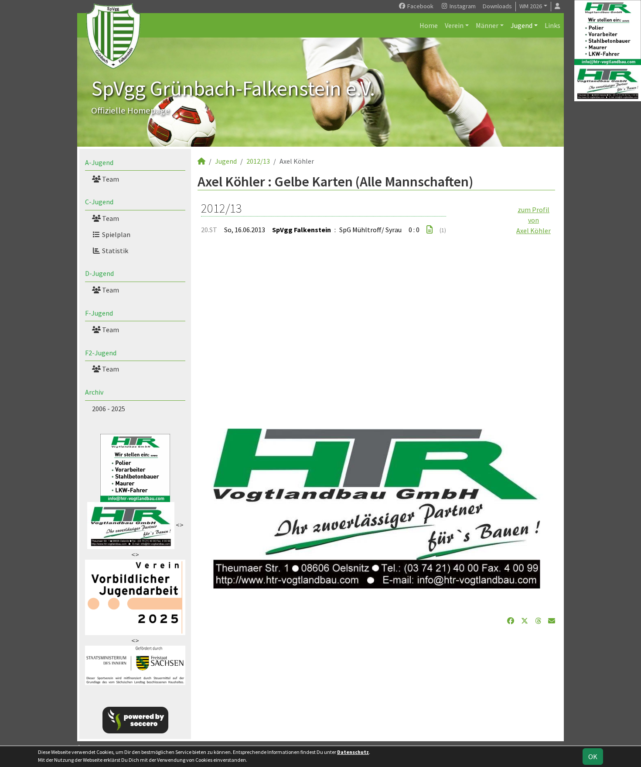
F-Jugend (99, 313)
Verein (454, 25)
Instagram (462, 6)
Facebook (419, 6)
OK (592, 756)
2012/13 (258, 161)
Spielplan (115, 234)
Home (428, 25)
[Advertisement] (376, 326)
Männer (487, 25)
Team (110, 179)
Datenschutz (353, 752)
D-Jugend (99, 273)
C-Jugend (99, 201)
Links (552, 25)
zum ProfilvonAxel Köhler (533, 220)
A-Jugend (99, 162)
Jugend (521, 25)
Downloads (497, 6)
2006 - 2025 (108, 408)
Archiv (94, 392)
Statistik (114, 250)
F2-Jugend (100, 352)
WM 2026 (530, 6)
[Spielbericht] (429, 229)
